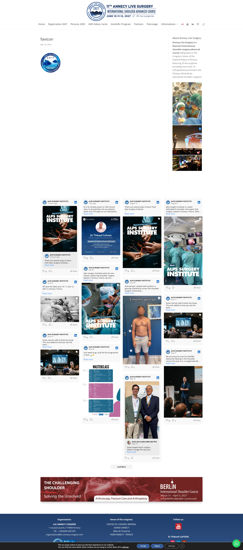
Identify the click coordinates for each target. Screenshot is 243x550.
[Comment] (172, 288)
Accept (143, 546)
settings (125, 547)
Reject (157, 546)
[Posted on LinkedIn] (75, 202)
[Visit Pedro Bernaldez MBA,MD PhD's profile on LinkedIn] (129, 443)
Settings (171, 546)
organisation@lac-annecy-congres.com (64, 534)
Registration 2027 (57, 24)
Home (41, 24)
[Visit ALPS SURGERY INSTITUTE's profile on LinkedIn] (45, 202)
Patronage (152, 24)
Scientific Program (121, 24)
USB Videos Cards (97, 24)
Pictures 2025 (77, 24)
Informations (168, 24)
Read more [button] (49, 265)
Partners (138, 24)
